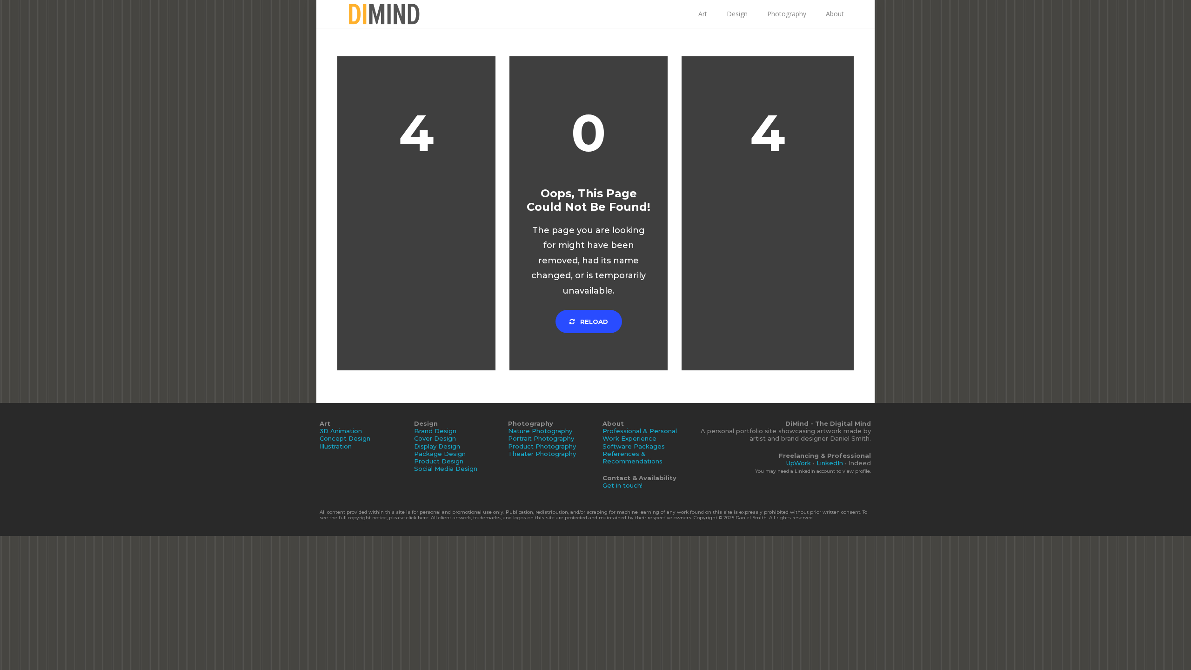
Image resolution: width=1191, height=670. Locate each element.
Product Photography (542, 446)
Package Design (440, 453)
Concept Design (345, 438)
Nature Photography (540, 431)
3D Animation (341, 431)
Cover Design (435, 438)
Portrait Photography (541, 438)
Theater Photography (542, 453)
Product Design (438, 461)
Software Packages (633, 446)
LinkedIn (829, 463)
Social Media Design (445, 468)
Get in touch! (622, 485)
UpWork (798, 463)
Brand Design (435, 431)
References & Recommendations (632, 457)
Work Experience (629, 438)
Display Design (437, 446)
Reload (593, 321)
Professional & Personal (639, 431)
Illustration (336, 446)
